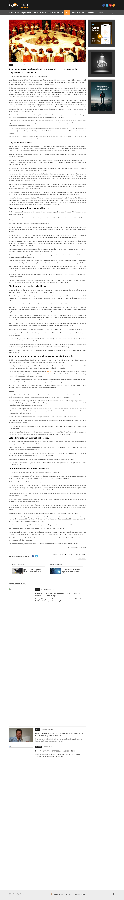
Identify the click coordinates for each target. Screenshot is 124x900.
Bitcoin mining (53, 13)
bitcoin (48, 372)
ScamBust (90, 13)
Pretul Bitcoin (14, 13)
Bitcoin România (40, 13)
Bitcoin (55, 554)
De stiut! (38, 747)
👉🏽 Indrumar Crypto (57, 894)
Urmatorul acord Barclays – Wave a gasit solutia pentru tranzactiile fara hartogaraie (58, 594)
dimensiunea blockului (66, 554)
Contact (68, 894)
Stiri (66, 13)
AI (62, 13)
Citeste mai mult (28, 572)
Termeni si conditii (79, 894)
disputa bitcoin (80, 554)
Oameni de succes (77, 13)
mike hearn (82, 558)
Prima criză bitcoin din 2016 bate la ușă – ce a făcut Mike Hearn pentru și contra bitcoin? (59, 734)
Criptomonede (26, 13)
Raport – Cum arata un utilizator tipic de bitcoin (55, 751)
